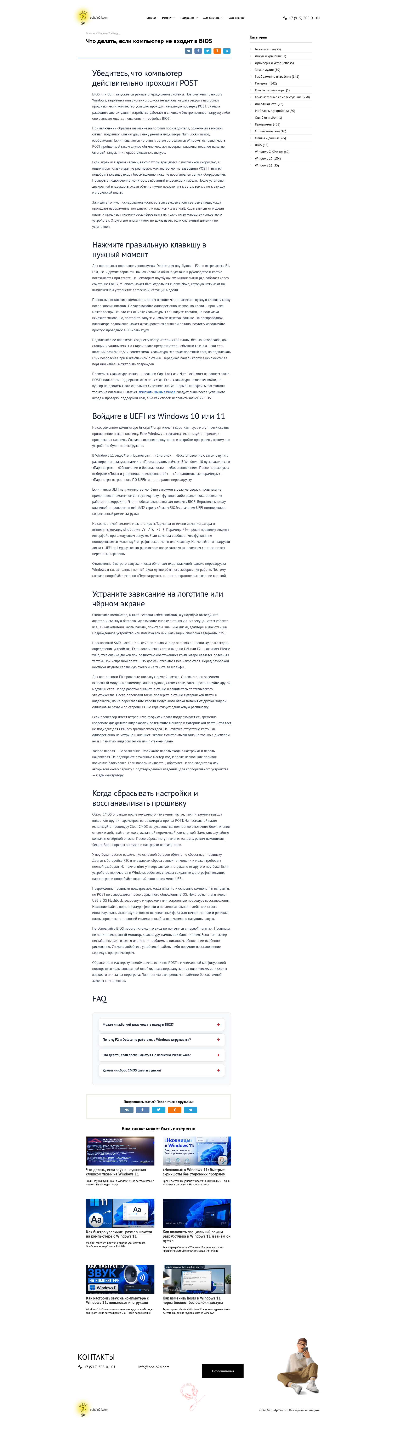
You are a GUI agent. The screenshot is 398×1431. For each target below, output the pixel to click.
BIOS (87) (261, 145)
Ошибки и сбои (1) (268, 117)
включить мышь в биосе (156, 392)
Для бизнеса (211, 18)
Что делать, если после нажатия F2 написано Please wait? (147, 1055)
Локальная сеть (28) (269, 104)
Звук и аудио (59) (267, 70)
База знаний (237, 18)
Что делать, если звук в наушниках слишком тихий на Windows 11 (116, 1171)
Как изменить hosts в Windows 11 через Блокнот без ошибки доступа (193, 1300)
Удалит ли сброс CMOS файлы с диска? (132, 1070)
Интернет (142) (266, 83)
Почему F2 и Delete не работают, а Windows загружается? (147, 1039)
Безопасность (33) (268, 49)
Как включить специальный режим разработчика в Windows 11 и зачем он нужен (197, 1236)
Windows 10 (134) (268, 158)
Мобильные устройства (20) (275, 111)
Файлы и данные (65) (270, 138)
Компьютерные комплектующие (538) (282, 97)
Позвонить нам (223, 1371)
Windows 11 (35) (267, 165)
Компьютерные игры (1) (272, 90)
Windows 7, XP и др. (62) (272, 152)
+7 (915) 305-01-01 (99, 1367)
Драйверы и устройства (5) (274, 63)
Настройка (187, 18)
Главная (151, 18)
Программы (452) (267, 124)
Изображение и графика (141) (277, 76)
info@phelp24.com (154, 1367)
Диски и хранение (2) (270, 56)
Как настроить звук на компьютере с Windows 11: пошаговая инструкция (117, 1300)
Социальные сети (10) (270, 131)
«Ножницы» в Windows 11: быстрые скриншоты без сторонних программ (194, 1171)
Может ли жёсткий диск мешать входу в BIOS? (138, 1024)
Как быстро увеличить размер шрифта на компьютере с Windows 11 (119, 1234)
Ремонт (166, 18)
